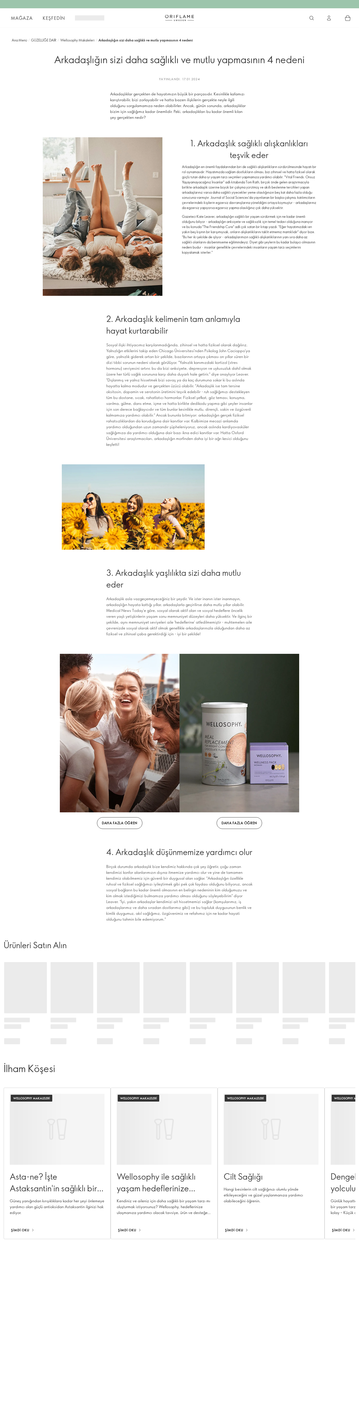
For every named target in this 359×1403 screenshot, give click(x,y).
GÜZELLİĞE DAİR (43, 40)
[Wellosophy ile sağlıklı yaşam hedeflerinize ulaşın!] (164, 1163)
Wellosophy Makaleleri (77, 40)
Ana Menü (19, 40)
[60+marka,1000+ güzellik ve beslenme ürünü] (311, 18)
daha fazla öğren (119, 823)
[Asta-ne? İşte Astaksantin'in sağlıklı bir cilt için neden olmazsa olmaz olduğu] (57, 1163)
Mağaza (22, 18)
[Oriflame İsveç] (179, 17)
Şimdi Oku (20, 1230)
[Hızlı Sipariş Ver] (348, 18)
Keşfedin (54, 18)
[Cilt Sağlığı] (271, 1163)
